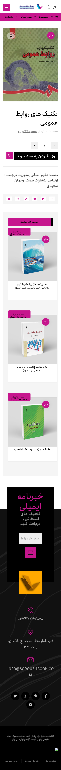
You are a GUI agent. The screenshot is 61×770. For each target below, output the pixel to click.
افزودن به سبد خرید (33, 156)
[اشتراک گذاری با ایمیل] (9, 199)
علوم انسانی (39, 175)
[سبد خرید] (54, 7)
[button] (10, 36)
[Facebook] (46, 696)
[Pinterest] (35, 696)
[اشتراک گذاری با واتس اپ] (17, 199)
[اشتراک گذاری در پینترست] (43, 199)
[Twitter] (15, 696)
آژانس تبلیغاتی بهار (21, 739)
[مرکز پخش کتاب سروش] (30, 7)
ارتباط (53, 180)
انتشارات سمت (36, 180)
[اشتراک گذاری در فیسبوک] (52, 199)
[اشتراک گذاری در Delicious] (26, 199)
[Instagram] (25, 696)
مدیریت (23, 175)
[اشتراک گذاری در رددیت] (34, 199)
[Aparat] (30, 704)
